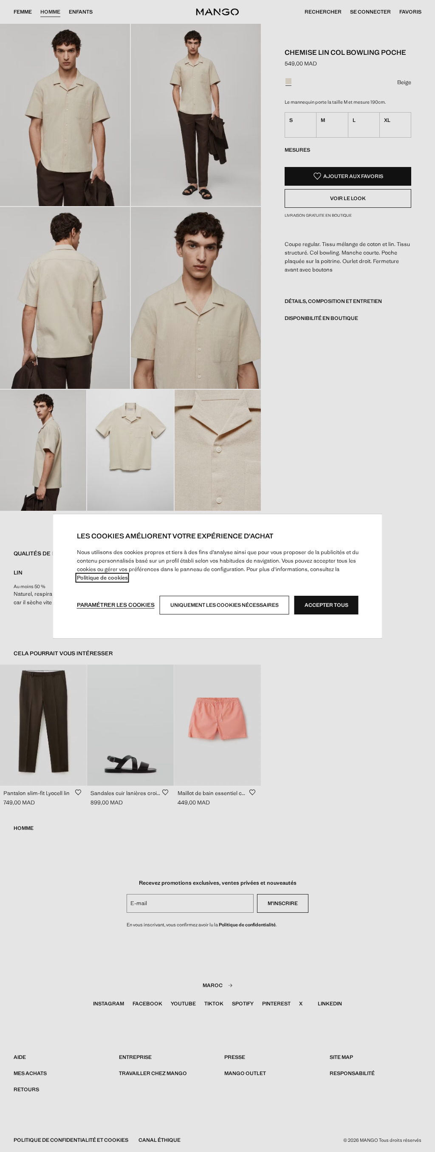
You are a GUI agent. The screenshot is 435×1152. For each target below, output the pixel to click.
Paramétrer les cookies (116, 605)
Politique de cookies (102, 577)
